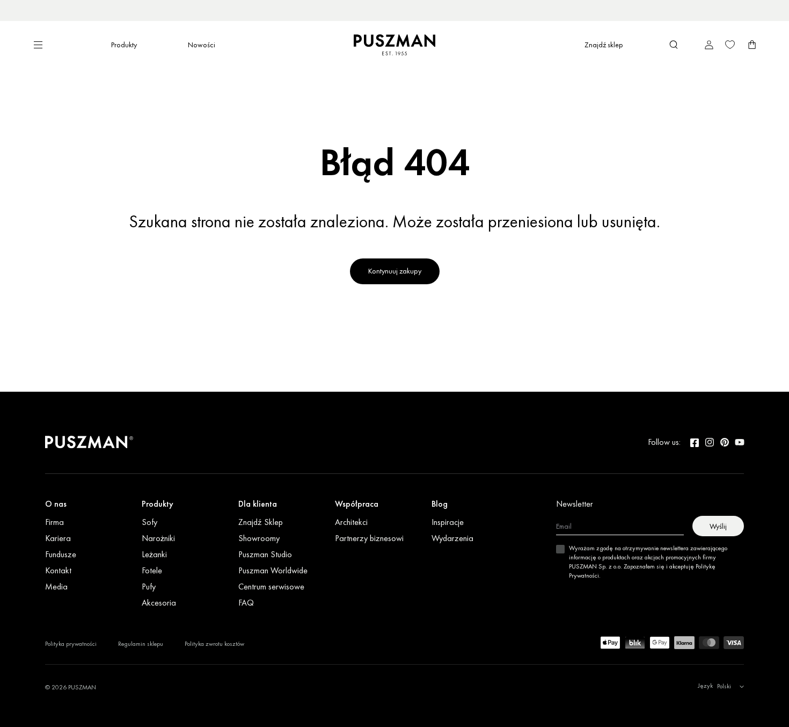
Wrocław (405, 10)
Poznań (462, 10)
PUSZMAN (82, 687)
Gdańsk (489, 10)
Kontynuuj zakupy (394, 271)
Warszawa (372, 10)
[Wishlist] (730, 44)
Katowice (435, 10)
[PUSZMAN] (89, 442)
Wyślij (718, 526)
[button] (673, 44)
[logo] (394, 45)
